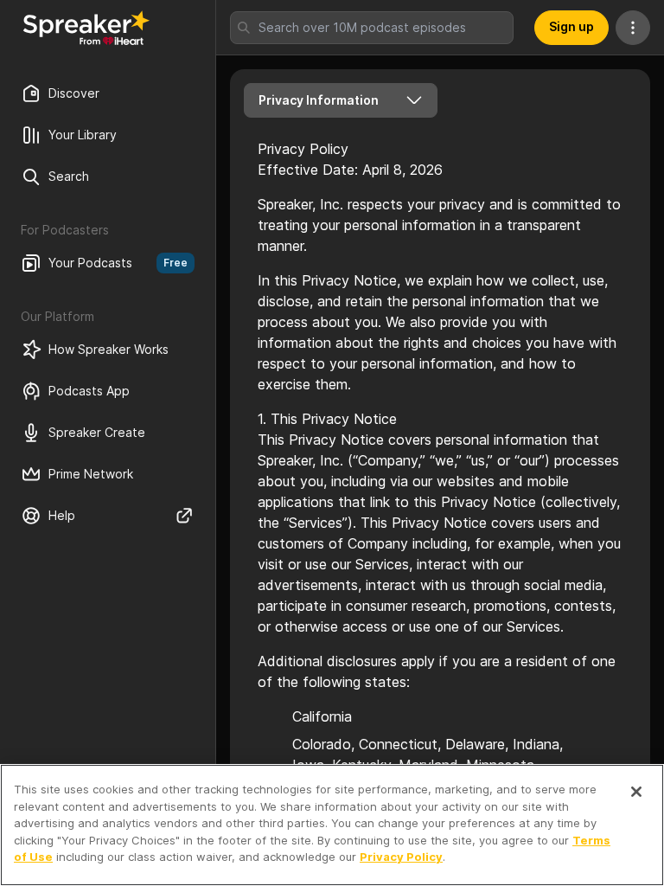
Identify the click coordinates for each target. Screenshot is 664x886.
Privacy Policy (401, 857)
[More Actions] (633, 27)
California (322, 716)
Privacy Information (319, 100)
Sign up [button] (571, 26)
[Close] (636, 792)
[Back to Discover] (86, 27)
